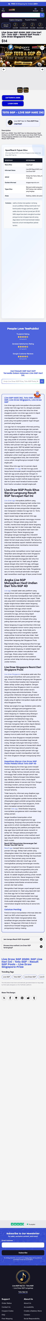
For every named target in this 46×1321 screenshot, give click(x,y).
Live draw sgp (9, 500)
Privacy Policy (28, 1257)
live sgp (18, 469)
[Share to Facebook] (10, 998)
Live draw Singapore (12, 674)
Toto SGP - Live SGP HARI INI (23, 112)
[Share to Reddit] (28, 998)
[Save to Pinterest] (22, 998)
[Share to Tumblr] (34, 998)
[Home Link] (12, 9)
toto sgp (14, 809)
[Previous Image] (4, 69)
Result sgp (8, 848)
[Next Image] (42, 69)
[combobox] (21, 15)
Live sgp (7, 591)
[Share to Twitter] (4, 998)
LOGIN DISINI (13, 103)
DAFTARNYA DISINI (13, 98)
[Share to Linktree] (16, 998)
